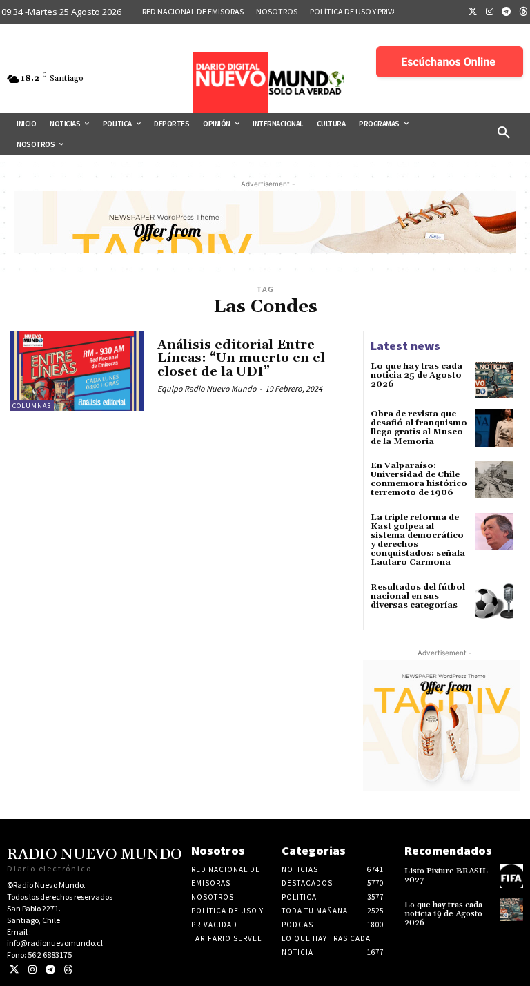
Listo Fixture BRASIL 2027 (446, 875)
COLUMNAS (31, 405)
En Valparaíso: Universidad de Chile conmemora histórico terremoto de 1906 (419, 480)
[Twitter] (473, 12)
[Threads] (68, 970)
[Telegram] (506, 12)
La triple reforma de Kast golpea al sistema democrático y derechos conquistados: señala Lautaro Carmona (418, 540)
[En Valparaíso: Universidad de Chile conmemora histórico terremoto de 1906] (494, 480)
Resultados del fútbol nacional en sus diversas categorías (418, 596)
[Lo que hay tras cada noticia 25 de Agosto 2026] (494, 380)
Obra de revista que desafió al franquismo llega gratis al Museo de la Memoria (419, 428)
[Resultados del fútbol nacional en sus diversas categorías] (494, 601)
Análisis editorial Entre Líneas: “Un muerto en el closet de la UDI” (241, 358)
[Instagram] (490, 12)
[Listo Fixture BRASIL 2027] (511, 875)
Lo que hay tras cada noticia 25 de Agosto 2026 (416, 375)
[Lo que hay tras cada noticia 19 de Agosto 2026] (511, 909)
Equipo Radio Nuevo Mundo (207, 388)
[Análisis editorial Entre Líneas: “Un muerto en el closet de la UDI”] (77, 371)
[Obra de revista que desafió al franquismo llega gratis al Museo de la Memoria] (494, 428)
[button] (503, 133)
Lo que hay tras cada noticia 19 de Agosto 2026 (443, 914)
